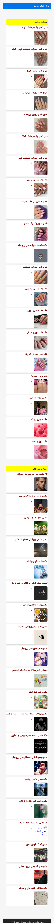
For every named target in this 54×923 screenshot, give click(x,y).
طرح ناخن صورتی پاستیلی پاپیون (32, 158)
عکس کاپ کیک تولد (38, 692)
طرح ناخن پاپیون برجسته (35, 114)
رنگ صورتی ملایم (39, 441)
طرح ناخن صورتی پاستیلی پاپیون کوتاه (29, 49)
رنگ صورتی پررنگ (39, 419)
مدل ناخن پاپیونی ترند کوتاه (34, 27)
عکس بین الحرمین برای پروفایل (33, 866)
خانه (48, 6)
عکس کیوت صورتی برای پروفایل (32, 245)
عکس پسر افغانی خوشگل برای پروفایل (29, 757)
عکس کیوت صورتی (38, 397)
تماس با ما (39, 6)
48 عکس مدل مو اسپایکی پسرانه (32, 474)
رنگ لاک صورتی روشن (37, 180)
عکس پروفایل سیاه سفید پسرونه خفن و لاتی (27, 713)
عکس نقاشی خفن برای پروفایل (33, 888)
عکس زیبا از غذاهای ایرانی (35, 605)
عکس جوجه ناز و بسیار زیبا (35, 517)
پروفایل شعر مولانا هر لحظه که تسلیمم (29, 670)
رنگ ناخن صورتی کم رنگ (36, 354)
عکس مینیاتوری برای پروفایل (34, 648)
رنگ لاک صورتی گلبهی (37, 310)
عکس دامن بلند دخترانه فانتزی (33, 801)
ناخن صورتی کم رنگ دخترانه (34, 201)
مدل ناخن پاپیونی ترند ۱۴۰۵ (34, 136)
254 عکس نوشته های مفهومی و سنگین (29, 735)
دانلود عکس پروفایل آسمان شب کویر (30, 539)
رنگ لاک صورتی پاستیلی (36, 289)
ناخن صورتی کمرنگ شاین (35, 223)
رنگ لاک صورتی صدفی (37, 332)
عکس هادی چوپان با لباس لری (33, 496)
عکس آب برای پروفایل (37, 561)
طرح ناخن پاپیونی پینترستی (34, 92)
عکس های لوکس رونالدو (36, 779)
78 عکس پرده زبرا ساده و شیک (33, 822)
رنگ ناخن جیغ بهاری (38, 376)
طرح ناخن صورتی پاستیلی (35, 267)
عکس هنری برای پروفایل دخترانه (32, 626)
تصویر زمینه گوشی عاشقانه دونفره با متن (29, 583)
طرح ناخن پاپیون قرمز (37, 71)
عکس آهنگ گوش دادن (36, 844)
